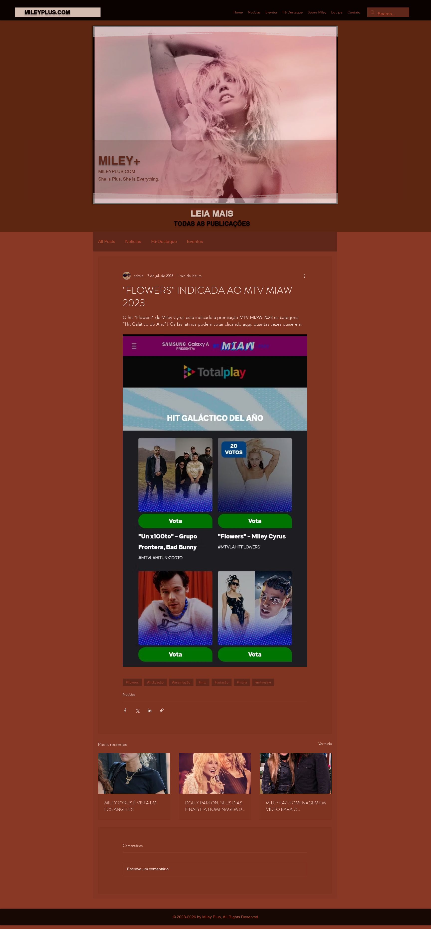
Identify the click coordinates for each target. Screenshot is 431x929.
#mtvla (242, 682)
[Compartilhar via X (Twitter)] (137, 710)
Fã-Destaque (164, 241)
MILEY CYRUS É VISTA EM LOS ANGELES (130, 806)
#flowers (132, 682)
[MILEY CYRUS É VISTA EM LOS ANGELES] (134, 773)
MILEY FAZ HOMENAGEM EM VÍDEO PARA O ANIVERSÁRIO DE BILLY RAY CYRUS (296, 806)
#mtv (202, 682)
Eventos (195, 241)
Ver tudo (325, 743)
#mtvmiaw (263, 682)
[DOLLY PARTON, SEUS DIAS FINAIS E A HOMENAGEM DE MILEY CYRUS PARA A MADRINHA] (215, 773)
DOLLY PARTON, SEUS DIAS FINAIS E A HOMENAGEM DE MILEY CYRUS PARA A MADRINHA (215, 806)
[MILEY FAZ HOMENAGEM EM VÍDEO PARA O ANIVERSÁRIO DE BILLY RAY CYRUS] (296, 773)
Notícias (133, 241)
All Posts (106, 241)
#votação (221, 682)
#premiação (181, 682)
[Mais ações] (304, 276)
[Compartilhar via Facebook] (125, 710)
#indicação (155, 682)
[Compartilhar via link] (161, 710)
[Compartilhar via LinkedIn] (149, 710)
